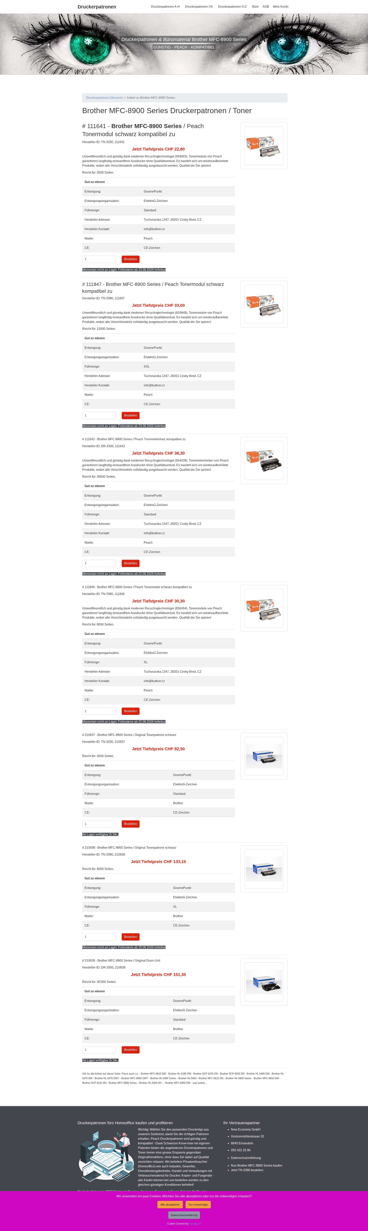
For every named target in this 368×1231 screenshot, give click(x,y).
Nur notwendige (198, 1204)
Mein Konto (280, 6)
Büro (255, 6)
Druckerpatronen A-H (165, 6)
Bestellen (130, 259)
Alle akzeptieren (170, 1204)
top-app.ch (195, 1223)
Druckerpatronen (97, 6)
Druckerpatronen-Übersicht (104, 97)
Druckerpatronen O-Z (232, 6)
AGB (266, 6)
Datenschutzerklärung (246, 1157)
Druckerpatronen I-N (199, 6)
